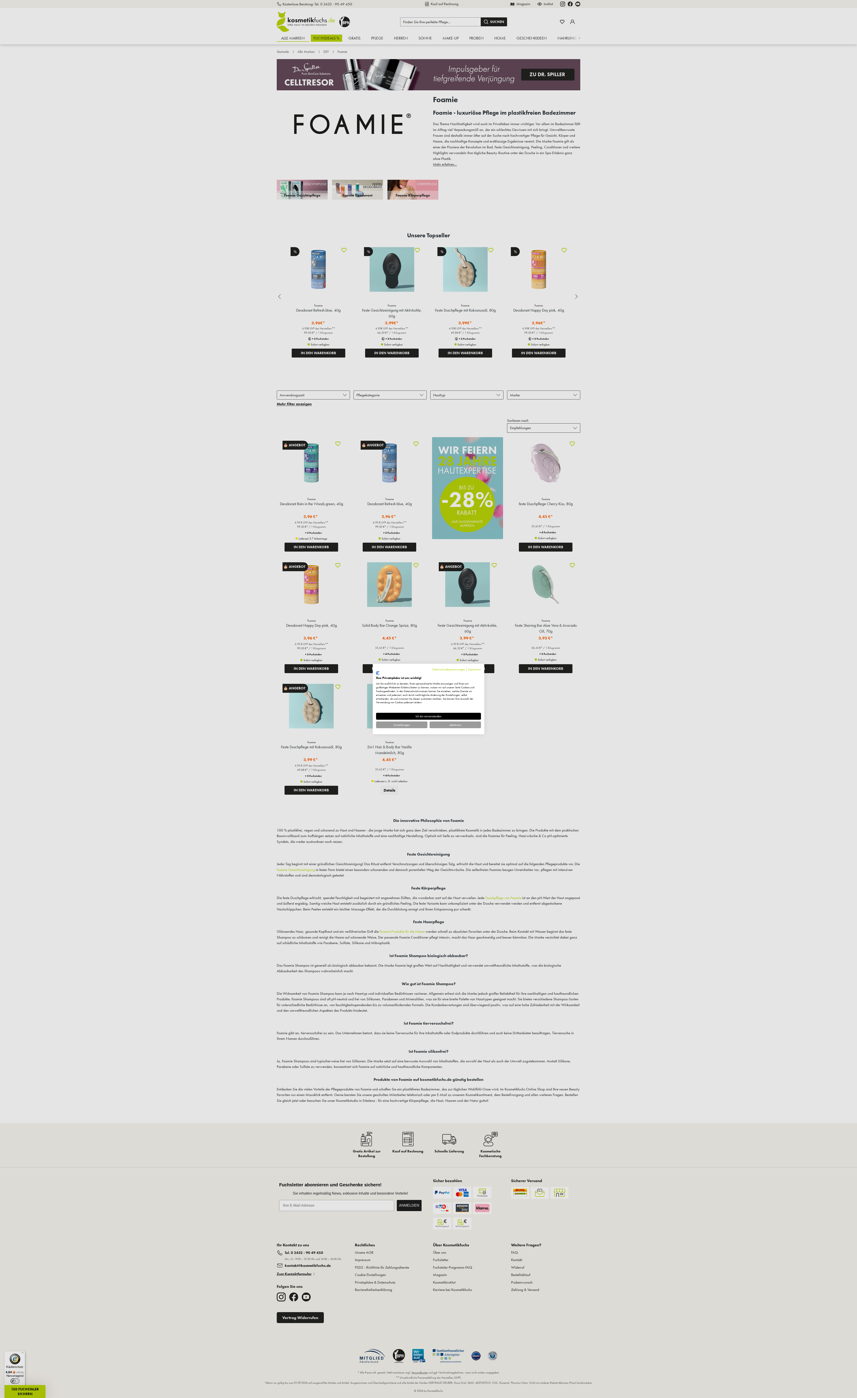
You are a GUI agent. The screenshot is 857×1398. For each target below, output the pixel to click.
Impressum (474, 669)
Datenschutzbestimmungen (448, 669)
